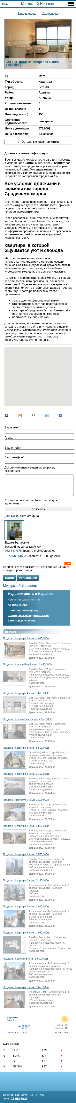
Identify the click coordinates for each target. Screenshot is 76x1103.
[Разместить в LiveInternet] (33, 415)
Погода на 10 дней (17, 1032)
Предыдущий (27, 13)
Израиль (13, 1017)
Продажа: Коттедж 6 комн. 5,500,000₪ (25, 958)
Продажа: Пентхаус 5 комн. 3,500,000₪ (26, 800)
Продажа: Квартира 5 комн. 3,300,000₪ (26, 774)
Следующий (50, 13)
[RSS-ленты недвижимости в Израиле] (67, 563)
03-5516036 (19, 1099)
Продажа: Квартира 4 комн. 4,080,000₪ (26, 638)
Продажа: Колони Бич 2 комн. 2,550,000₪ (27, 719)
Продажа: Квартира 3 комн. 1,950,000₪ (26, 932)
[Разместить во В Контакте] (6, 415)
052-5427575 (13, 550)
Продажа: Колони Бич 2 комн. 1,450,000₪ (27, 664)
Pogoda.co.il (61, 1032)
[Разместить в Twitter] (47, 415)
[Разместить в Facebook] (60, 415)
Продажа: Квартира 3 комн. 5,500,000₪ (26, 747)
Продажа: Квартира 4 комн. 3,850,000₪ (26, 826)
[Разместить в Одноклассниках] (20, 415)
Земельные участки (21, 620)
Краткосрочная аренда (23, 610)
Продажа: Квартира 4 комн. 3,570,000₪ (26, 854)
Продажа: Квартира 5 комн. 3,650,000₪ (26, 987)
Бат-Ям (11, 1020)
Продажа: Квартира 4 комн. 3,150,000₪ (26, 880)
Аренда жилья (17, 604)
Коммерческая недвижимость (28, 615)
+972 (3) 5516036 (16, 556)
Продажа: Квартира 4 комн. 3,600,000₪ (26, 693)
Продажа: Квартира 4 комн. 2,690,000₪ (26, 906)
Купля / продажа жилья (24, 599)
